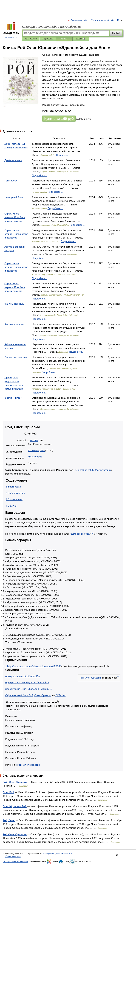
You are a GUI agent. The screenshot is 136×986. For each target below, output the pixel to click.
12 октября (33, 450)
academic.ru (11, 37)
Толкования (31, 38)
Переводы (47, 38)
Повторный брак (13, 197)
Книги (64, 38)
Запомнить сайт (79, 20)
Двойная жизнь (13, 160)
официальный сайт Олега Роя (22, 676)
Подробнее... (63, 155)
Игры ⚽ (80, 38)
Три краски (10, 180)
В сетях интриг (12, 397)
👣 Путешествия (13, 856)
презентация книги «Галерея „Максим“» (28, 688)
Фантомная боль (14, 303)
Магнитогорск (35, 457)
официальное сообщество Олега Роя (27, 682)
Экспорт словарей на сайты (15, 861)
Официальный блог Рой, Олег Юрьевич (28, 695)
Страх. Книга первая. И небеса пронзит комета (14, 217)
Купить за (59, 118)
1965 (42, 450)
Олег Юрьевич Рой (15, 806)
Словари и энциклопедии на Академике (51, 26)
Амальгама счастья (15, 357)
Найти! (116, 33)
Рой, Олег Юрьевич (90, 678)
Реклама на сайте (64, 854)
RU (118, 20)
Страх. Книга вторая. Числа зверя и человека (16, 234)
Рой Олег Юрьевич (15, 834)
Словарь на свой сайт (103, 20)
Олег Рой (8, 792)
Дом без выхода (80, 533)
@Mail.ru (60, 695)
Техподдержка (48, 854)
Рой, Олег (9, 820)
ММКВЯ (34, 440)
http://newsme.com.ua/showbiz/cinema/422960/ (34, 666)
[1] (92, 533)
